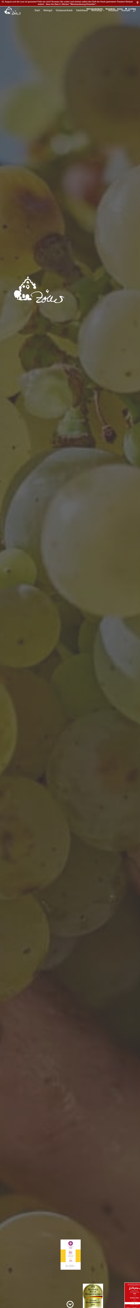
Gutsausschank (64, 10)
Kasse (120, 9)
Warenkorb (110, 9)
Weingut (47, 10)
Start (37, 10)
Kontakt (126, 10)
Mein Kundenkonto (95, 9)
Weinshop (96, 10)
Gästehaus (82, 10)
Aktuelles (113, 10)
